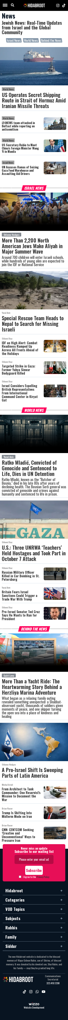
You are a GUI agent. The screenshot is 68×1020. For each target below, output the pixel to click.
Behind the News (51, 40)
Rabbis (11, 927)
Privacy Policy (42, 877)
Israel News (14, 40)
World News (31, 40)
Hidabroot (14, 890)
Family (10, 937)
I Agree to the (36, 877)
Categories (14, 900)
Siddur (11, 946)
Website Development (34, 1007)
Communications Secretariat (53, 977)
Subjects (12, 918)
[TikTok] (63, 5)
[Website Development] (34, 1004)
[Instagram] (57, 5)
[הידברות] (34, 5)
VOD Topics (15, 909)
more (7, 190)
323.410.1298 (52, 983)
